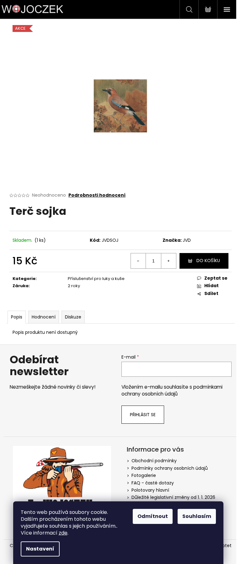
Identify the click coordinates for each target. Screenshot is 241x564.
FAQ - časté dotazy (152, 483)
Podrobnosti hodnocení (97, 195)
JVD (187, 240)
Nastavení (40, 548)
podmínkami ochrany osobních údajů (171, 390)
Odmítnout (152, 516)
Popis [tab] (16, 317)
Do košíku (208, 260)
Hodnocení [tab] (44, 317)
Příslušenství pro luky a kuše (96, 279)
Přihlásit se (143, 414)
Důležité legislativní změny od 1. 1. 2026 (173, 497)
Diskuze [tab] (73, 317)
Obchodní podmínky (154, 461)
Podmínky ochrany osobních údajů (169, 468)
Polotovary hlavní (150, 490)
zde (63, 532)
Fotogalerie (143, 475)
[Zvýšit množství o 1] (168, 260)
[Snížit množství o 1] (138, 260)
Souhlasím (196, 516)
